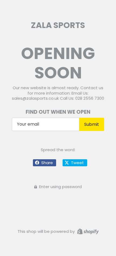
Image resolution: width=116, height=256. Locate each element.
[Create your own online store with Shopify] (87, 231)
